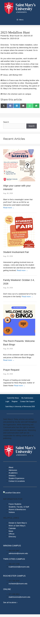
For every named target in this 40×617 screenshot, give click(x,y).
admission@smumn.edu (18, 553)
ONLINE (7, 589)
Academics (13, 473)
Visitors (12, 512)
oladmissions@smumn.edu (19, 597)
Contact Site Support (27, 401)
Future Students (15, 504)
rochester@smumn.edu (18, 584)
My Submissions (27, 398)
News (11, 531)
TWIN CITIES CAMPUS (14, 559)
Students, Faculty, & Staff (19, 507)
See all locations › (10, 602)
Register (15, 401)
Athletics (12, 476)
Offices (11, 534)
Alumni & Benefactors (17, 509)
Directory (12, 537)
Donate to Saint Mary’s (18, 523)
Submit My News (13, 398)
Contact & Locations (17, 481)
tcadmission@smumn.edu (19, 567)
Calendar (12, 528)
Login (7, 401)
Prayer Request (11, 369)
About (11, 467)
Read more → (8, 208)
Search (6, 122)
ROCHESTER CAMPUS (14, 576)
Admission (13, 470)
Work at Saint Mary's (17, 526)
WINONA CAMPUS (12, 545)
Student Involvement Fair (16, 252)
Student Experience (16, 478)
